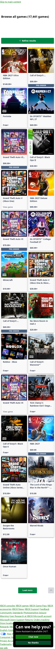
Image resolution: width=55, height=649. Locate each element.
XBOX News (18, 609)
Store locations (7, 623)
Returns (29, 619)
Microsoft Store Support (12, 619)
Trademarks (6, 644)
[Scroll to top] (51, 590)
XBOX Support (32, 609)
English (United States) (11, 630)
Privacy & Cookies (9, 640)
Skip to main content (10, 1)
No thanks (33, 642)
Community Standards (11, 612)
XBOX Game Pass (38, 605)
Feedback (44, 609)
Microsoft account (42, 616)
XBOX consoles (7, 605)
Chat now (33, 636)
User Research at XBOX (21, 616)
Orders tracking (41, 619)
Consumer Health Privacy (13, 637)
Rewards (4, 626)
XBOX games (22, 605)
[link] (14, 67)
